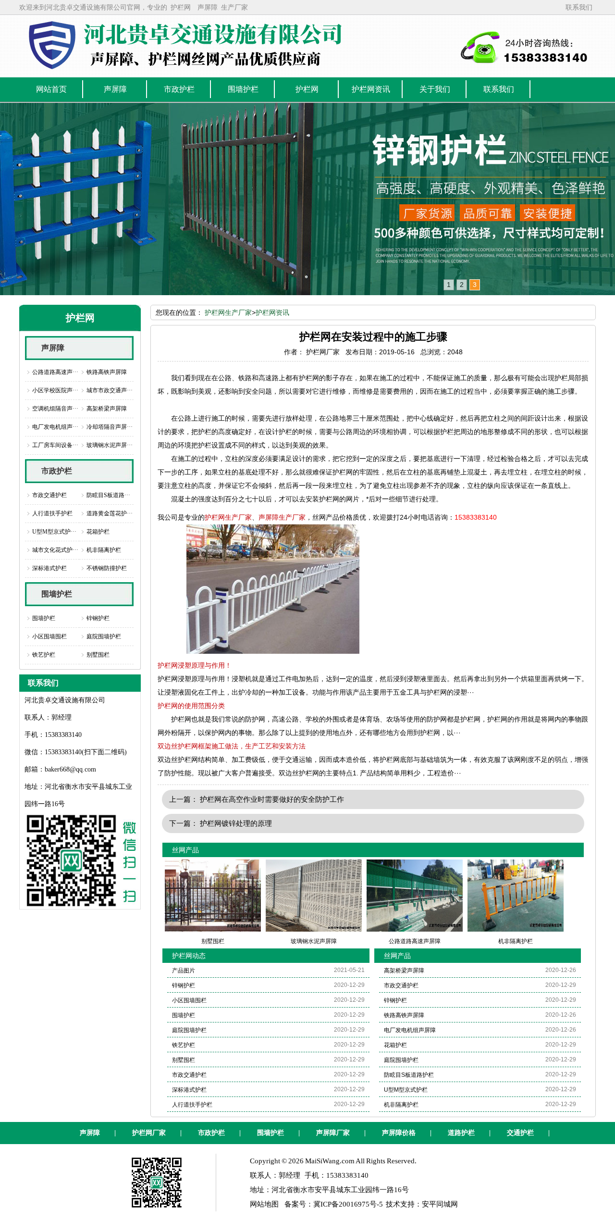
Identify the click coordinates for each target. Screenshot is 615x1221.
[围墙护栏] (307, 199)
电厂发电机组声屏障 (410, 1030)
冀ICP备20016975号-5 (348, 1204)
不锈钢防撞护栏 (106, 568)
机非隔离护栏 (103, 550)
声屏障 (207, 7)
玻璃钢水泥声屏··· (109, 445)
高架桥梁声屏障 (106, 408)
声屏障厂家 (333, 1132)
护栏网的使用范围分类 (191, 706)
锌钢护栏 (98, 618)
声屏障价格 (399, 1132)
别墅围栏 (98, 654)
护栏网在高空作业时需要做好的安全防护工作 (272, 799)
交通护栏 (520, 1132)
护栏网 (181, 7)
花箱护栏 (98, 531)
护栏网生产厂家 (228, 312)
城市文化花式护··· (55, 550)
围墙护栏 (56, 594)
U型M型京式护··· (54, 531)
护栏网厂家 (149, 1132)
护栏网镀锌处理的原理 (236, 823)
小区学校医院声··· (55, 390)
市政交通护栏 (49, 495)
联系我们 (579, 7)
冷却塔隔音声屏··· (109, 427)
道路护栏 (461, 1132)
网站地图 (264, 1204)
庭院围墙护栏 (103, 636)
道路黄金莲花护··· (109, 513)
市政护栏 (56, 471)
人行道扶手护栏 (52, 513)
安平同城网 (440, 1204)
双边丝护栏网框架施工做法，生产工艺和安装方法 (232, 746)
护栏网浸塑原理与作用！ (195, 665)
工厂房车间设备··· (55, 445)
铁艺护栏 (43, 654)
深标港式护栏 (49, 568)
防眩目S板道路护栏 (409, 1074)
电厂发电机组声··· (55, 427)
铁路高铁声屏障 (106, 372)
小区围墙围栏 (49, 636)
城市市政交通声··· (109, 390)
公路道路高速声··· (55, 372)
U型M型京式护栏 (406, 1089)
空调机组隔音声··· (55, 408)
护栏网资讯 (272, 312)
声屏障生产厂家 (282, 517)
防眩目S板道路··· (108, 495)
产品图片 (183, 970)
